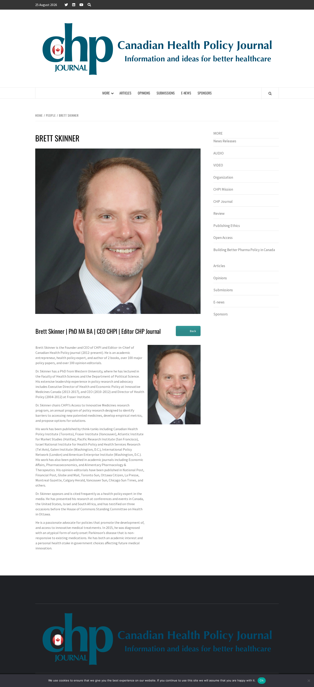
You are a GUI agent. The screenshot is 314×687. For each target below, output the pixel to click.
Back (193, 331)
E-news (186, 93)
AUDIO (218, 153)
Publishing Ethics (226, 225)
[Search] (270, 93)
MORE (106, 93)
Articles (125, 93)
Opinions (144, 93)
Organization (223, 177)
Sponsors (205, 93)
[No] (309, 680)
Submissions (166, 93)
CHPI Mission (223, 189)
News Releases (224, 141)
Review (218, 213)
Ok (262, 680)
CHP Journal (223, 201)
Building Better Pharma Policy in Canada (244, 249)
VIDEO (218, 165)
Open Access (223, 237)
